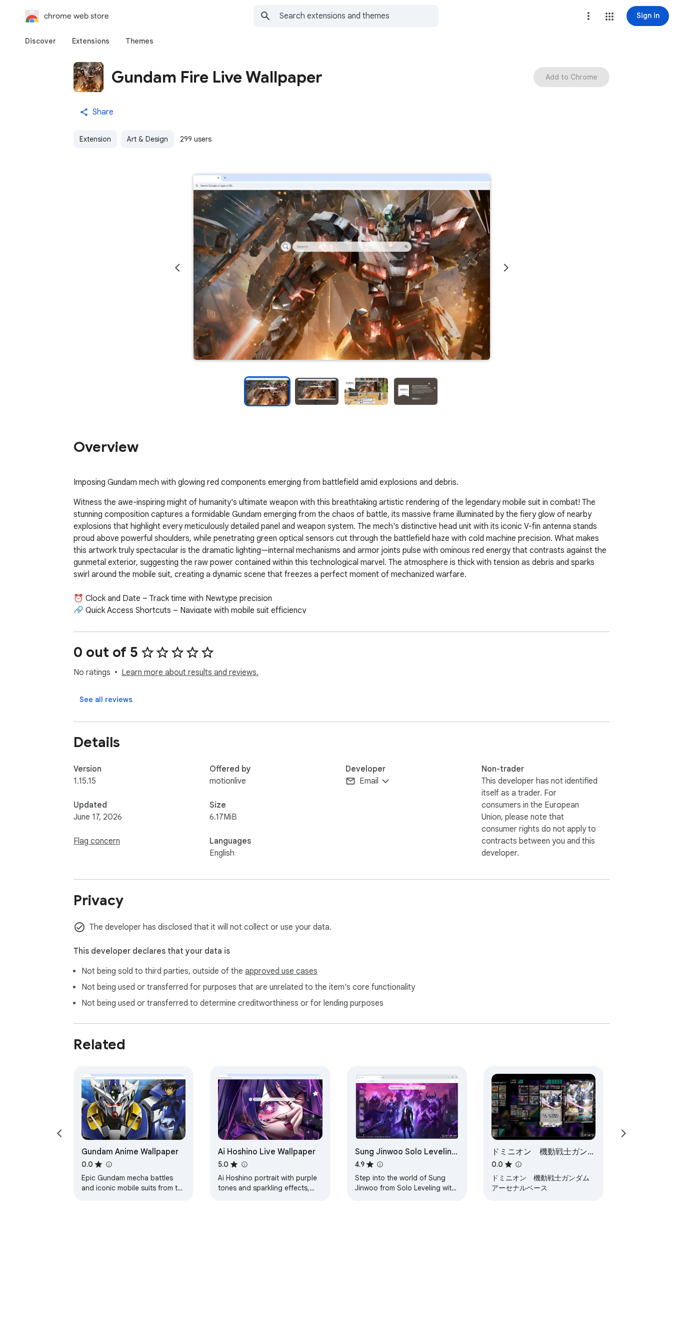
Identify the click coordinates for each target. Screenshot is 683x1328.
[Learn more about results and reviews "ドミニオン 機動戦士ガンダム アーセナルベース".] (518, 1164)
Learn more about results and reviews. (190, 673)
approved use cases (281, 971)
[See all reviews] (106, 700)
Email (369, 781)
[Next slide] (506, 268)
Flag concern (97, 841)
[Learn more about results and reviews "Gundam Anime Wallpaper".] (108, 1164)
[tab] (40, 41)
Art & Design (147, 139)
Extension (95, 139)
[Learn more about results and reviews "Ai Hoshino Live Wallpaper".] (244, 1164)
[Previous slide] (178, 268)
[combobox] (359, 16)
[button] (610, 17)
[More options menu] (588, 16)
